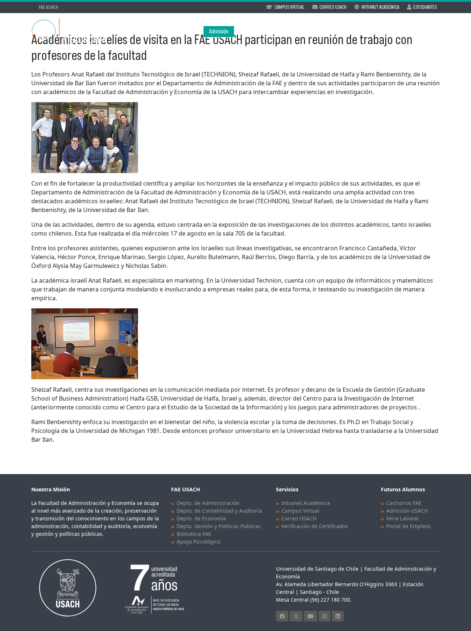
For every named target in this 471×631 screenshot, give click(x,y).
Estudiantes (425, 7)
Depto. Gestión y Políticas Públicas (219, 526)
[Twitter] (296, 616)
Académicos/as (337, 31)
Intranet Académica (380, 7)
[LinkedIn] (338, 616)
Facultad (249, 31)
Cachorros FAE (404, 502)
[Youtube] (310, 616)
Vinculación (425, 31)
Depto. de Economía (201, 518)
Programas (289, 31)
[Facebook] (282, 616)
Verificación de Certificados (314, 526)
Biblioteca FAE (194, 533)
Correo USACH (298, 518)
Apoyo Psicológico (198, 541)
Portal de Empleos (408, 526)
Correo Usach (333, 7)
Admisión (219, 31)
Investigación (379, 31)
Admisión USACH (407, 510)
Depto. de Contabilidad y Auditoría (219, 510)
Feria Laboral (402, 518)
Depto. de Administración (208, 502)
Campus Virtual (290, 7)
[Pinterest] (324, 616)
